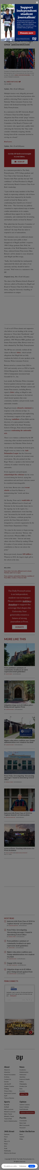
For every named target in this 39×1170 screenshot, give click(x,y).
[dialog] (19, 585)
